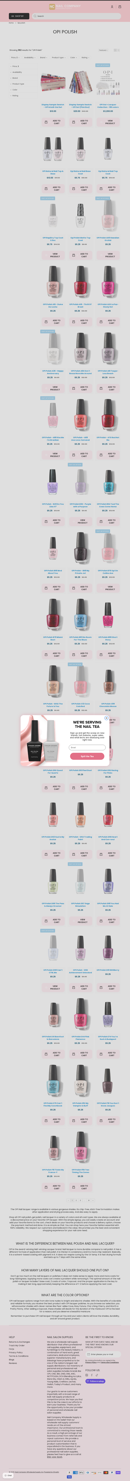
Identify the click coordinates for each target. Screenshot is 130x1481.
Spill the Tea (87, 756)
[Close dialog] (106, 718)
